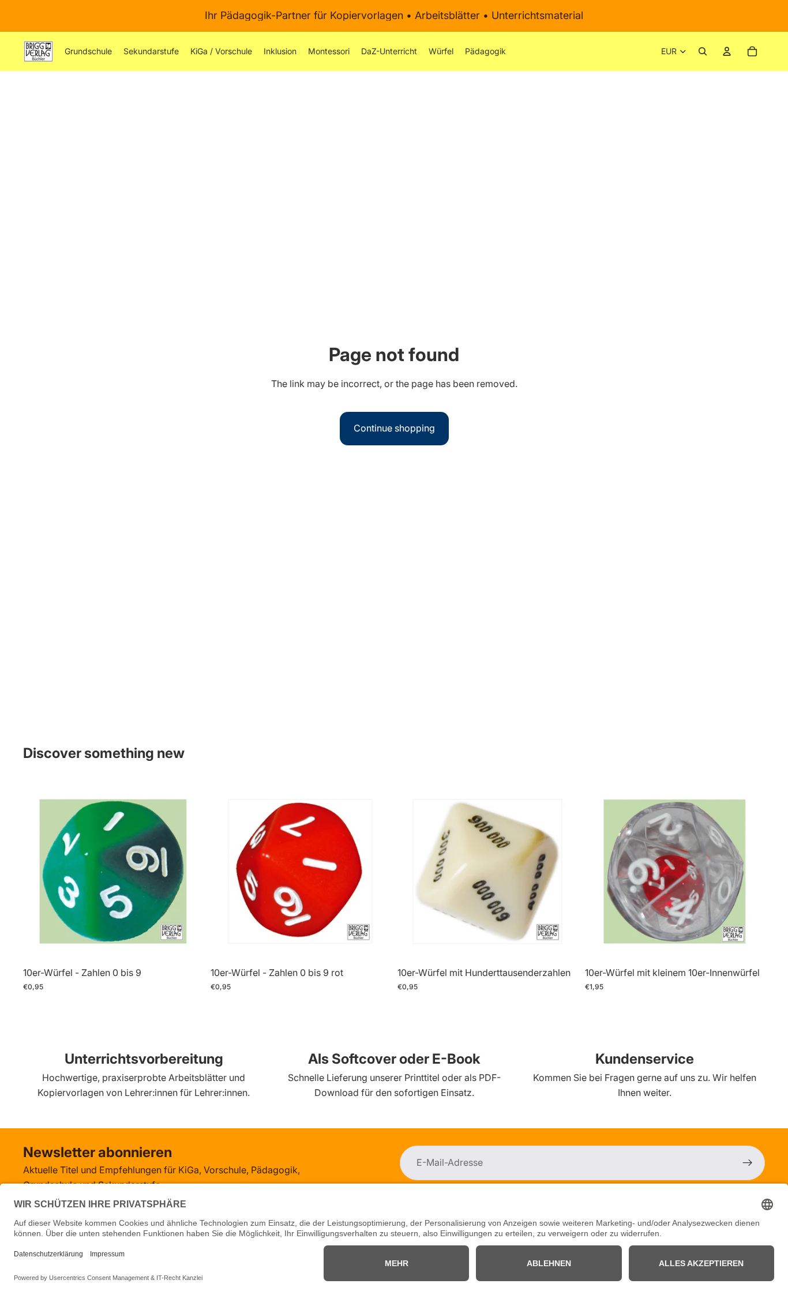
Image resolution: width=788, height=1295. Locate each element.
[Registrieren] (748, 1163)
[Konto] (727, 51)
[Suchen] (702, 51)
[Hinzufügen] (185, 943)
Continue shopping (394, 428)
